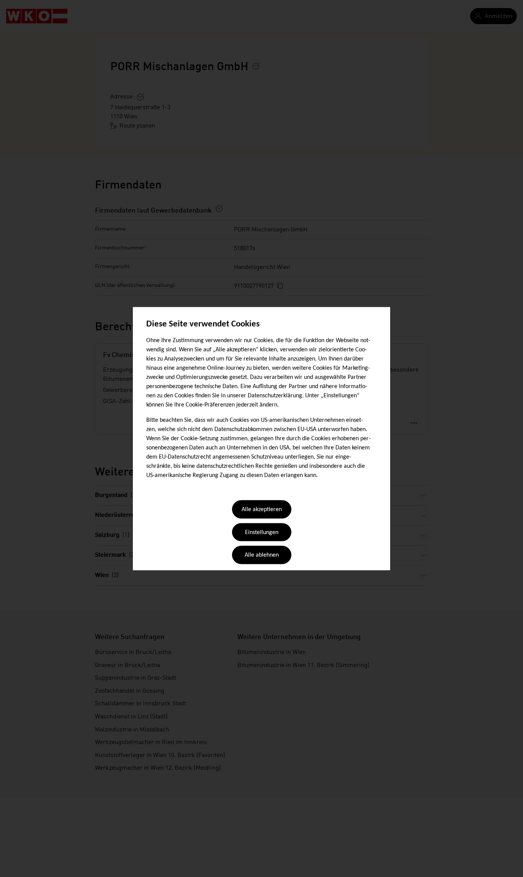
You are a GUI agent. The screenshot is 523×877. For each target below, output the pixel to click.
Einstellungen (261, 532)
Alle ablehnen (262, 555)
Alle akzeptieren (262, 510)
